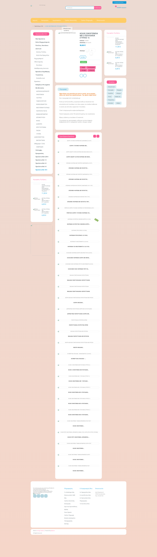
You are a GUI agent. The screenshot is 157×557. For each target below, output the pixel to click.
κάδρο (118, 103)
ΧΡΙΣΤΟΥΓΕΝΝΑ (41, 127)
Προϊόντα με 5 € (41, 166)
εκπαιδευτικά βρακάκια (39, 79)
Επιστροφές (67, 503)
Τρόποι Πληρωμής (69, 515)
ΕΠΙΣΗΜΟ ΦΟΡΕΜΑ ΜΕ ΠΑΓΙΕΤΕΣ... (78, 168)
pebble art (117, 96)
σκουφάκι (110, 90)
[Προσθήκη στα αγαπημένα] (75, 140)
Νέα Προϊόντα (40, 39)
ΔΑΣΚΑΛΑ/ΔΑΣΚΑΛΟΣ (42, 91)
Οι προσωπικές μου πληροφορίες (85, 499)
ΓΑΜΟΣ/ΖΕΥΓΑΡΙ (41, 101)
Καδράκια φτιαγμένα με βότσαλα (43, 86)
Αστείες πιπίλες (41, 52)
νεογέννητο (111, 87)
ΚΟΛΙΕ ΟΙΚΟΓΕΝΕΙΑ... (78, 425)
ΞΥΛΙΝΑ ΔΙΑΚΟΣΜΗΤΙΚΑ (39, 135)
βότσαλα (110, 103)
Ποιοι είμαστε (68, 512)
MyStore (53, 530)
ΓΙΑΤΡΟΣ (39, 98)
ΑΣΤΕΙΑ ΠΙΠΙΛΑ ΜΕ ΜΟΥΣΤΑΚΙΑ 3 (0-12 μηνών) (46, 200)
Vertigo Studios (40, 530)
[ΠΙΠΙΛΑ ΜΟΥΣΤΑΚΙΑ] (36, 199)
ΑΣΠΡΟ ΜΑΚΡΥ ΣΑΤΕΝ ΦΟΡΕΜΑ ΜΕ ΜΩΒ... (78, 156)
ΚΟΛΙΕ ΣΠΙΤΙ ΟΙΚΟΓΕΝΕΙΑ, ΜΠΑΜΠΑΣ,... (79, 437)
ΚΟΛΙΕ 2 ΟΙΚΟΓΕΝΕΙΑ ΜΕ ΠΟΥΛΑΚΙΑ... (78, 369)
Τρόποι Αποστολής (69, 501)
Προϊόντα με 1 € (41, 160)
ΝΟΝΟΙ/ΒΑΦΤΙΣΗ (41, 104)
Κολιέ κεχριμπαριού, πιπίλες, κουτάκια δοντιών (43, 45)
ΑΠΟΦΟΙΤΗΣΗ (40, 117)
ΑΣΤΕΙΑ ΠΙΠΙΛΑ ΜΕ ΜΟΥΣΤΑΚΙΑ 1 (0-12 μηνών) (46, 211)
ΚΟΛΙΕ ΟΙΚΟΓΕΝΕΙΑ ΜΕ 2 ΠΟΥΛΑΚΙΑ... (78, 392)
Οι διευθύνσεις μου (85, 495)
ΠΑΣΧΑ (38, 130)
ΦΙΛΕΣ (38, 121)
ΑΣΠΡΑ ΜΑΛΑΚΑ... (78, 302)
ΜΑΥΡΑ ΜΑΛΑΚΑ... (78, 347)
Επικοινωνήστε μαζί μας (69, 496)
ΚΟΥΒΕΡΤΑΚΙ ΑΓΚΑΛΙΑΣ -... (78, 358)
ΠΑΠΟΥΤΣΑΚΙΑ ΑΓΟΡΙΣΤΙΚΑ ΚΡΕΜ (78, 325)
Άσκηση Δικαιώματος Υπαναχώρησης (69, 519)
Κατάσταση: (83, 42)
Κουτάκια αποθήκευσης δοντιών (41, 66)
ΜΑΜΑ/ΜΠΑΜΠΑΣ (42, 114)
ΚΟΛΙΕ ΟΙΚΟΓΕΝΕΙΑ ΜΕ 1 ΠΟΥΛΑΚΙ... (78, 381)
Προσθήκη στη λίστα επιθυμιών (85, 76)
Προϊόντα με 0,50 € (42, 157)
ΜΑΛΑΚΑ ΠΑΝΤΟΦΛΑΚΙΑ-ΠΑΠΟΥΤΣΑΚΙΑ (78, 280)
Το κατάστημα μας (69, 492)
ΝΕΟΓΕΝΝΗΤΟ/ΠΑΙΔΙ (42, 108)
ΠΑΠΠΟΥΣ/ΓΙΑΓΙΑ (41, 111)
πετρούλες (111, 100)
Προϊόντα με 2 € (41, 163)
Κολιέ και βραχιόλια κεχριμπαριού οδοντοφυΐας (41, 58)
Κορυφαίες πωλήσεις (39, 179)
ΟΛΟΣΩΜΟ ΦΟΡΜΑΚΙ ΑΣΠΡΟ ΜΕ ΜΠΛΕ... (78, 257)
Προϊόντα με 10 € (41, 170)
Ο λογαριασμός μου (86, 488)
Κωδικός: (82, 40)
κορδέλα (110, 93)
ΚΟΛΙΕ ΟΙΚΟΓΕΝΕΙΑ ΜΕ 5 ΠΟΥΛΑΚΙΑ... (78, 414)
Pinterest (91, 70)
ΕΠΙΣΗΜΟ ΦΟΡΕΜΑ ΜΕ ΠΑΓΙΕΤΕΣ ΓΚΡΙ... (78, 201)
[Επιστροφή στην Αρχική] (31, 26)
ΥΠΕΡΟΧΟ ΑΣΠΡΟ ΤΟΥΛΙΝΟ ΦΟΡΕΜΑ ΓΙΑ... (78, 212)
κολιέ (109, 96)
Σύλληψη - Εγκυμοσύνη (40, 151)
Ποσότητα (82, 50)
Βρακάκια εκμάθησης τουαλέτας (43, 73)
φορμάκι (119, 90)
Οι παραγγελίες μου (85, 492)
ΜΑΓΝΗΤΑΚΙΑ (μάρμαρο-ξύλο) (39, 142)
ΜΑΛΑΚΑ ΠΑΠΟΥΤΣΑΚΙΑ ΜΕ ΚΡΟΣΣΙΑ (78, 336)
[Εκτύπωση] (81, 76)
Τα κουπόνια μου (85, 503)
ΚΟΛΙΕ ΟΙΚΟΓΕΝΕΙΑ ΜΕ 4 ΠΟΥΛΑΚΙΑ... (78, 403)
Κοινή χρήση (91, 67)
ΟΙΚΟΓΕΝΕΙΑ (40, 94)
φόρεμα (119, 93)
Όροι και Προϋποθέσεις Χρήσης (70, 508)
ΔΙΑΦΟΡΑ (39, 124)
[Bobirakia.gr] (42, 10)
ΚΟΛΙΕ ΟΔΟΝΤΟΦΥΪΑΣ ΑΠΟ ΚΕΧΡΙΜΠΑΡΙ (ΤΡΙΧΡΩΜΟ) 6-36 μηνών (46, 188)
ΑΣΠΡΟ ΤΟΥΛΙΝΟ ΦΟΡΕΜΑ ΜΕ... (79, 145)
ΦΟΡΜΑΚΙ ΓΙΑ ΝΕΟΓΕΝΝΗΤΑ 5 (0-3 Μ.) (78, 246)
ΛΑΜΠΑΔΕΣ (39, 147)
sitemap (66, 524)
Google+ (84, 70)
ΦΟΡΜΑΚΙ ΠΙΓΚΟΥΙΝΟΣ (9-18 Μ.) (78, 235)
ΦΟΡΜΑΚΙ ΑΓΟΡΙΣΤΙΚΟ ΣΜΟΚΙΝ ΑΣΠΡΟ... (78, 224)
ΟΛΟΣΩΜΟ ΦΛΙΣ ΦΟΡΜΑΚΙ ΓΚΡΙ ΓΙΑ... (78, 269)
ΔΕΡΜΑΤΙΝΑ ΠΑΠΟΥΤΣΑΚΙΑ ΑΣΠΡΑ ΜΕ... (78, 313)
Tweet (83, 67)
